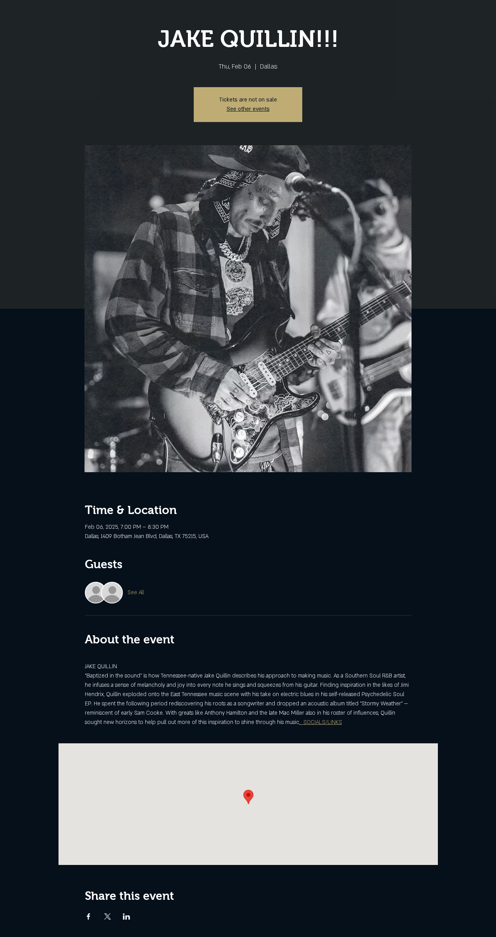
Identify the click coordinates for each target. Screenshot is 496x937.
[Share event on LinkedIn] (126, 916)
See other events (248, 109)
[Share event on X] (107, 916)
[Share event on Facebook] (88, 916)
